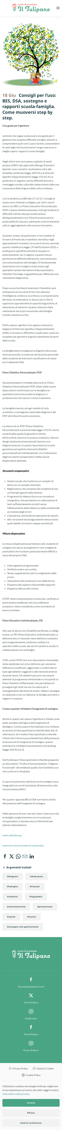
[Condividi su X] (11, 856)
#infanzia (12, 896)
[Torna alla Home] (31, 8)
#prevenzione (44, 906)
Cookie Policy (33, 1074)
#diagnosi (12, 876)
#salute (11, 916)
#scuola (31, 916)
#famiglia (12, 886)
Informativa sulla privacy (15, 1093)
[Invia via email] (25, 856)
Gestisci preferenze (31, 1123)
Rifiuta (31, 1112)
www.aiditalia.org (11, 835)
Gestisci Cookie (45, 1068)
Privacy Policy (20, 1068)
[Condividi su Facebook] (4, 856)
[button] (58, 8)
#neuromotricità (16, 906)
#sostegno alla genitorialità (22, 926)
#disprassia (36, 876)
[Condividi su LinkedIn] (31, 856)
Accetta (31, 1102)
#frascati (35, 886)
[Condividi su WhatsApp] (18, 856)
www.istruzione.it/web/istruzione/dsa (23, 845)
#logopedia (36, 896)
